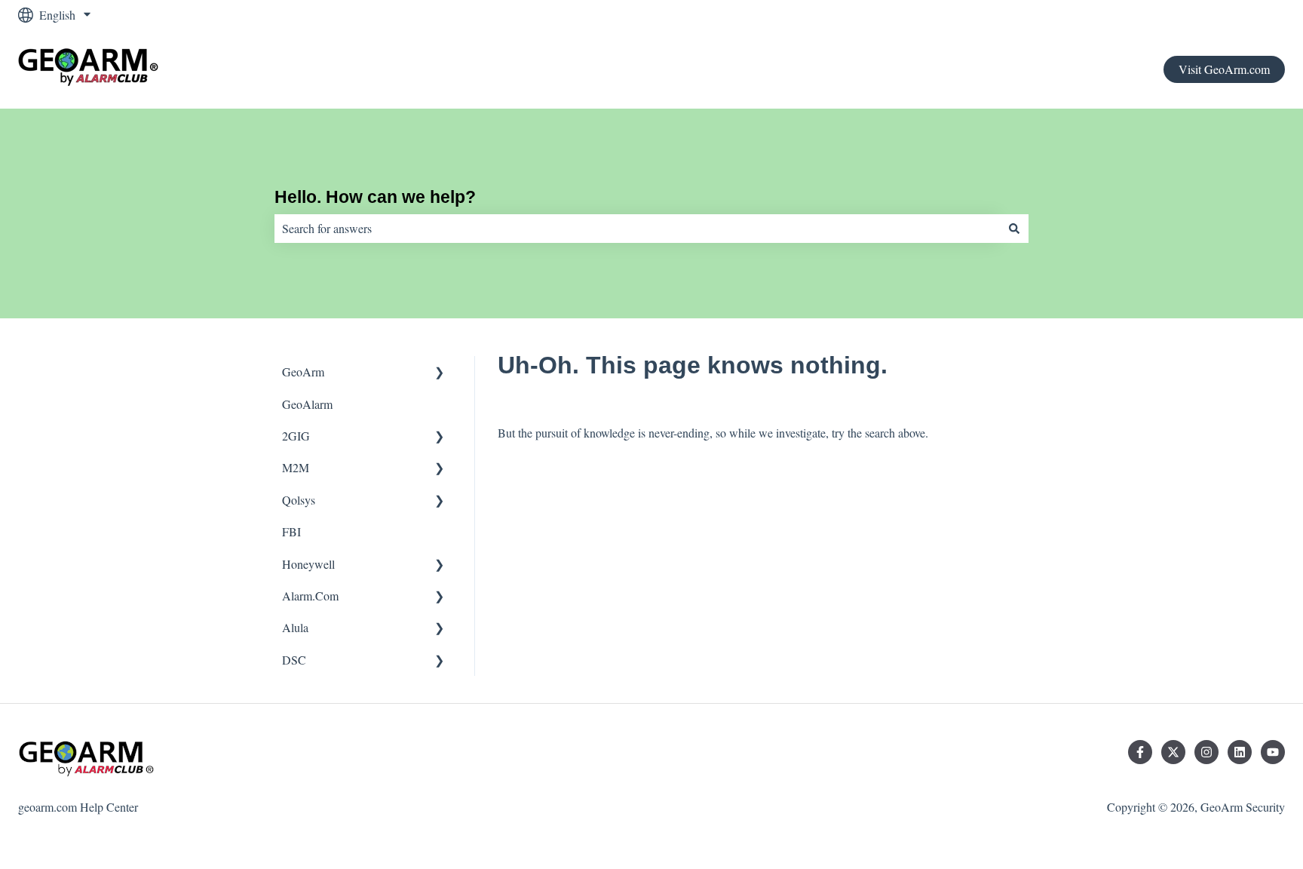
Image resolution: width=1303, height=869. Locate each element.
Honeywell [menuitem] (308, 564)
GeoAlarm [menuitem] (307, 404)
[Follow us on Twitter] (1173, 752)
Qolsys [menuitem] (298, 500)
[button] (440, 373)
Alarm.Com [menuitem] (310, 595)
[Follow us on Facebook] (1140, 752)
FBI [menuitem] (291, 531)
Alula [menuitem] (295, 627)
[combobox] (637, 228)
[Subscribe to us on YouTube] (1273, 752)
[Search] (1014, 228)
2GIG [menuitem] (296, 436)
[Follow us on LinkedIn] (1240, 752)
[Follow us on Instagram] (1206, 752)
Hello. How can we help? (375, 197)
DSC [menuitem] (294, 660)
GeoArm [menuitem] (303, 371)
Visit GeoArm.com (1224, 69)
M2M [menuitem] (295, 467)
